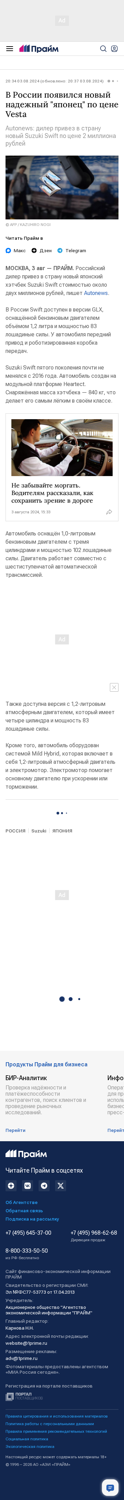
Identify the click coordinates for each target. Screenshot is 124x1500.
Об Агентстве (22, 1202)
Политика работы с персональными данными (50, 1423)
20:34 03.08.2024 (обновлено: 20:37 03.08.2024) (55, 81)
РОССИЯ (15, 830)
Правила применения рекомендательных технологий (56, 1431)
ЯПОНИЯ (62, 830)
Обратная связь (24, 1210)
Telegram (75, 250)
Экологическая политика (30, 1446)
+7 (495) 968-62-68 (94, 1236)
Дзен (46, 250)
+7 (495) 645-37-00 (28, 1233)
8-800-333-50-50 (27, 1254)
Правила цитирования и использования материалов (57, 1416)
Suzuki (38, 830)
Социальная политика (27, 1439)
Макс (20, 250)
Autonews (96, 293)
